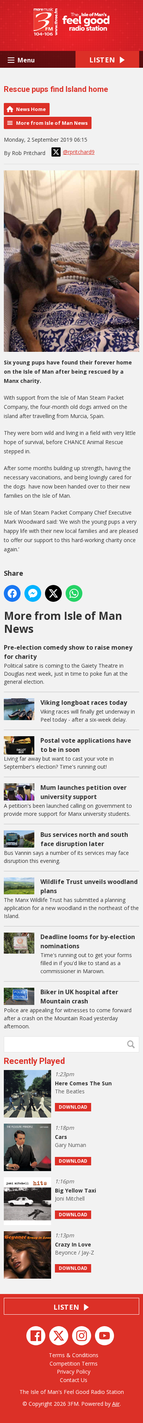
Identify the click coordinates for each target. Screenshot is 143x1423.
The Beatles (70, 1091)
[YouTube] (104, 1335)
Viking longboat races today (83, 702)
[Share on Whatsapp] (74, 593)
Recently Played (34, 1061)
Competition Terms (74, 1363)
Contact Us (73, 1380)
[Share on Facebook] (12, 593)
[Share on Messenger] (32, 593)
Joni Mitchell (70, 1198)
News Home (31, 109)
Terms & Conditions (73, 1355)
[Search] (132, 1044)
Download (73, 1107)
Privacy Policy (73, 1371)
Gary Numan (70, 1145)
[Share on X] (53, 593)
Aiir (116, 1403)
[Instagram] (81, 1335)
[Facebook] (35, 1335)
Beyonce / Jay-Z (74, 1252)
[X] (58, 1335)
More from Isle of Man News (52, 122)
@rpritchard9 (79, 151)
